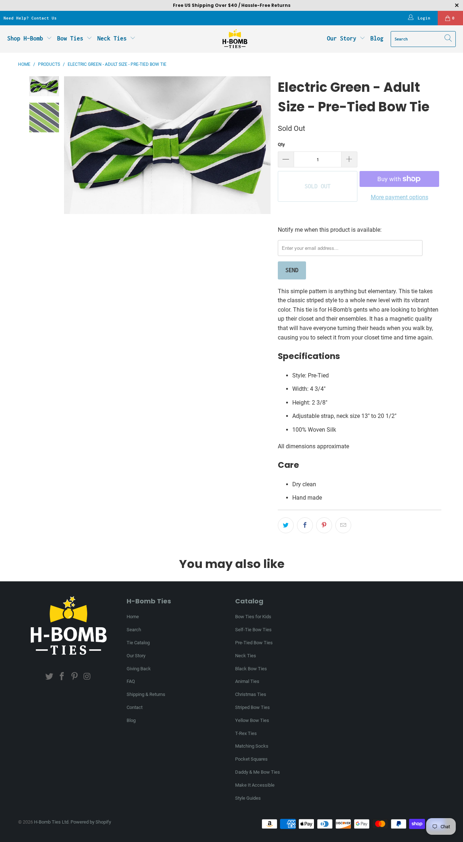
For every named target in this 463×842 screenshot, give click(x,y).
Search (134, 629)
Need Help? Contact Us (30, 18)
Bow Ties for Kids (253, 616)
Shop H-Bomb (25, 38)
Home (133, 616)
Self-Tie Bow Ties (253, 629)
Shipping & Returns (146, 694)
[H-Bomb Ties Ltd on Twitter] (49, 676)
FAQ (131, 681)
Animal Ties (247, 681)
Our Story (341, 38)
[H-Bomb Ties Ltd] (235, 39)
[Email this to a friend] (343, 525)
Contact (135, 707)
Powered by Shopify (91, 822)
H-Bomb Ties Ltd (51, 822)
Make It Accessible (255, 785)
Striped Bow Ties (252, 707)
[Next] (265, 145)
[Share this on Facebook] (305, 525)
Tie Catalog (138, 642)
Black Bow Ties (251, 668)
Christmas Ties (250, 694)
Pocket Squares (251, 759)
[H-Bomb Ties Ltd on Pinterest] (74, 676)
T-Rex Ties (246, 733)
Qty (281, 144)
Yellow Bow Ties (252, 720)
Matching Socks (251, 746)
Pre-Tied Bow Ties (254, 642)
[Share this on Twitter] (286, 525)
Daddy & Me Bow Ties (257, 772)
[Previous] (69, 145)
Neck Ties (113, 38)
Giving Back (139, 668)
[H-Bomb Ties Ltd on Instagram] (87, 676)
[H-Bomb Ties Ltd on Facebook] (62, 676)
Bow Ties (71, 38)
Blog (376, 38)
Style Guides (248, 798)
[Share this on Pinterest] (324, 525)
